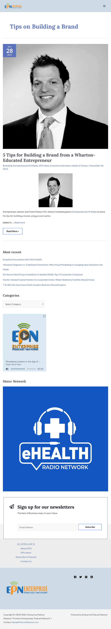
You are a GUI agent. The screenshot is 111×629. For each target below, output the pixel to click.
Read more (19, 222)
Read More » (13, 230)
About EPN (26, 548)
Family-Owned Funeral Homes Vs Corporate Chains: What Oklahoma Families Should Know (48, 279)
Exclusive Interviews (60, 165)
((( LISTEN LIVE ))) (26, 544)
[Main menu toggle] (104, 6)
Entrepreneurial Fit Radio (25, 165)
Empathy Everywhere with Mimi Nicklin (22, 259)
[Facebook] (75, 577)
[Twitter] (80, 577)
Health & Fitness (79, 165)
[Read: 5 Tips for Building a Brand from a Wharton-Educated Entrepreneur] (55, 96)
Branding (7, 165)
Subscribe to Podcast (26, 557)
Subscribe (90, 527)
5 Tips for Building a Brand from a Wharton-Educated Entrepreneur (49, 157)
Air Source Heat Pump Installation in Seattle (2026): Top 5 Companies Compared (43, 274)
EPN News (44, 165)
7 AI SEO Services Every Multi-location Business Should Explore (34, 284)
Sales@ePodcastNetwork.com (25, 622)
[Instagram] (86, 577)
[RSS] (91, 577)
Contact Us (26, 561)
